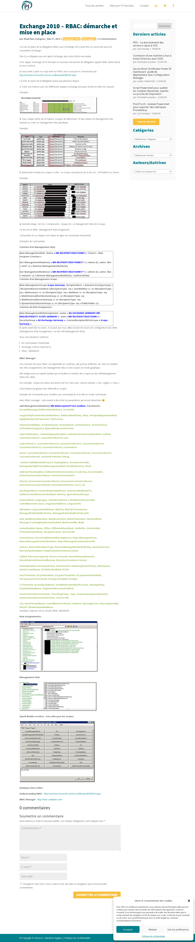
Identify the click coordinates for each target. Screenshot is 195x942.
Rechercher (164, 26)
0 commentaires (107, 38)
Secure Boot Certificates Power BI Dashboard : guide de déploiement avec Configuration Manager (152, 73)
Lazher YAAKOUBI (146, 81)
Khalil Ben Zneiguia (34, 38)
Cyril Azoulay (143, 48)
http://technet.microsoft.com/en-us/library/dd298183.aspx (48, 75)
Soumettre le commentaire (97, 895)
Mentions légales (53, 938)
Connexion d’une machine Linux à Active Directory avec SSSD (152, 57)
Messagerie (88, 38)
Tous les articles (94, 5)
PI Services (37, 938)
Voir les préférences (178, 929)
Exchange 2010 (71, 38)
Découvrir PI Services (122, 5)
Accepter (128, 929)
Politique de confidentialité (153, 936)
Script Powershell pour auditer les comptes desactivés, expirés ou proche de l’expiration (150, 91)
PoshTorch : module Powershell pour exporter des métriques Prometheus (151, 107)
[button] (188, 900)
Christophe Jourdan (146, 61)
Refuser (153, 929)
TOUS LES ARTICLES (146, 121)
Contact (144, 5)
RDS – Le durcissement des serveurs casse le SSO (148, 44)
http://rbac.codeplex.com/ (49, 799)
